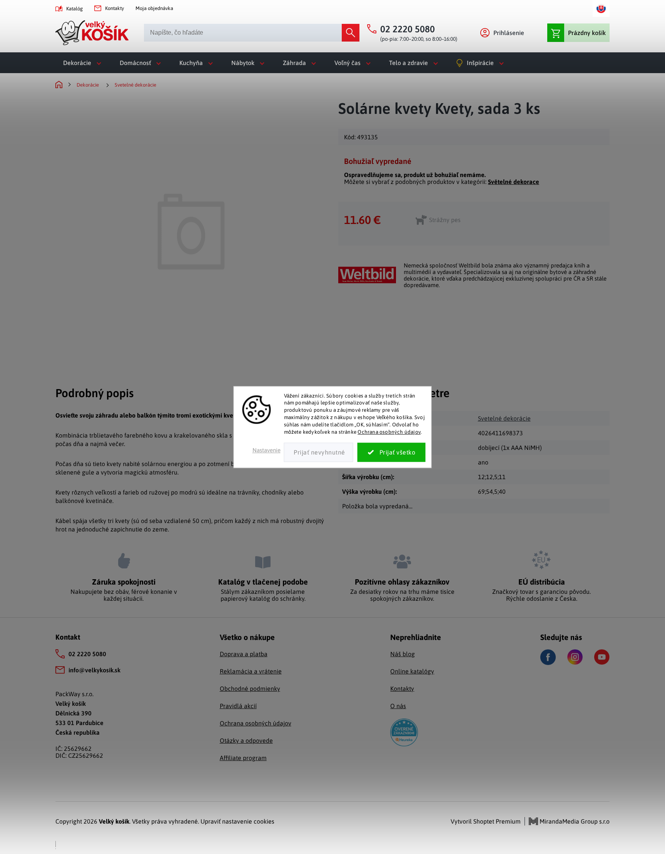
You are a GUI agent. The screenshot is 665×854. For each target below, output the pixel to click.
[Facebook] (548, 657)
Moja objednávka (154, 8)
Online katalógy (412, 671)
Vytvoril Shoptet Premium (486, 821)
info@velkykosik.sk (94, 670)
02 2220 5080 (87, 653)
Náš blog (402, 653)
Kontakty (114, 8)
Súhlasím (392, 452)
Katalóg (74, 9)
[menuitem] (83, 62)
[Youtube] (602, 657)
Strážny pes (445, 219)
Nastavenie (266, 450)
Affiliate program (243, 757)
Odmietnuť (318, 452)
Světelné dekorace (513, 181)
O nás (398, 705)
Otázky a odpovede (246, 740)
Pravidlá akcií (238, 705)
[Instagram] (575, 657)
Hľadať (350, 33)
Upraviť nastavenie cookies (237, 821)
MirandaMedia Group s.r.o (574, 821)
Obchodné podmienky (250, 688)
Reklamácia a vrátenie (251, 671)
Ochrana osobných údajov (389, 432)
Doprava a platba (243, 653)
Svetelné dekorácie (504, 418)
